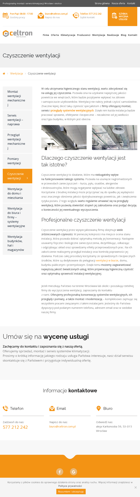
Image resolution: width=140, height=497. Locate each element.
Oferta (55, 35)
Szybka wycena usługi (123, 16)
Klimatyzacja (68, 35)
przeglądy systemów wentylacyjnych (72, 110)
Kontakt (131, 3)
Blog (123, 35)
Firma (46, 35)
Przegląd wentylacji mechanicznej (16, 141)
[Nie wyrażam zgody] (135, 487)
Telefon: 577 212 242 (91, 13)
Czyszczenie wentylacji (15, 176)
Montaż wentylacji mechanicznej (16, 98)
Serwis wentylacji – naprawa (15, 119)
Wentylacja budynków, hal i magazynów (15, 243)
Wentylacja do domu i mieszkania (15, 193)
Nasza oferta (118, 3)
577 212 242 (15, 427)
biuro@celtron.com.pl (56, 13)
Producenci (83, 35)
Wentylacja (98, 35)
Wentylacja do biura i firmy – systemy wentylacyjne (16, 217)
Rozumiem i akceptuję (71, 491)
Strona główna (102, 3)
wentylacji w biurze (107, 260)
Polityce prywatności (70, 485)
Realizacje (113, 35)
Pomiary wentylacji (14, 161)
